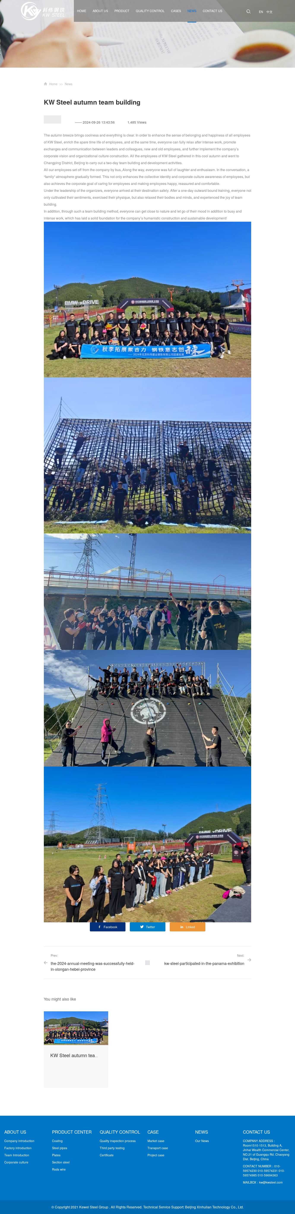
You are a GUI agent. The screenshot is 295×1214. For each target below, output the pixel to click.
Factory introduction (18, 1148)
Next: (204, 959)
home (81, 11)
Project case (156, 1155)
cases (176, 11)
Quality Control (150, 11)
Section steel (61, 1162)
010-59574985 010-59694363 (264, 1172)
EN (261, 12)
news (191, 11)
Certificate (107, 1155)
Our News (202, 1141)
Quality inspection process (118, 1141)
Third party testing (112, 1148)
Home (53, 84)
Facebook (110, 927)
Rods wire (59, 1169)
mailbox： (251, 1182)
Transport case (158, 1148)
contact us (212, 11)
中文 (269, 12)
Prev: (93, 962)
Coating (57, 1141)
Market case (156, 1141)
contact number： (258, 1166)
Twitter (150, 927)
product (121, 11)
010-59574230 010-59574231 (262, 1168)
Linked (190, 927)
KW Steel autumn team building (83, 1055)
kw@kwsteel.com (271, 1182)
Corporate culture (16, 1162)
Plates (56, 1155)
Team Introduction (16, 1155)
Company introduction (19, 1141)
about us (100, 11)
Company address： (259, 1141)
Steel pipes (59, 1148)
